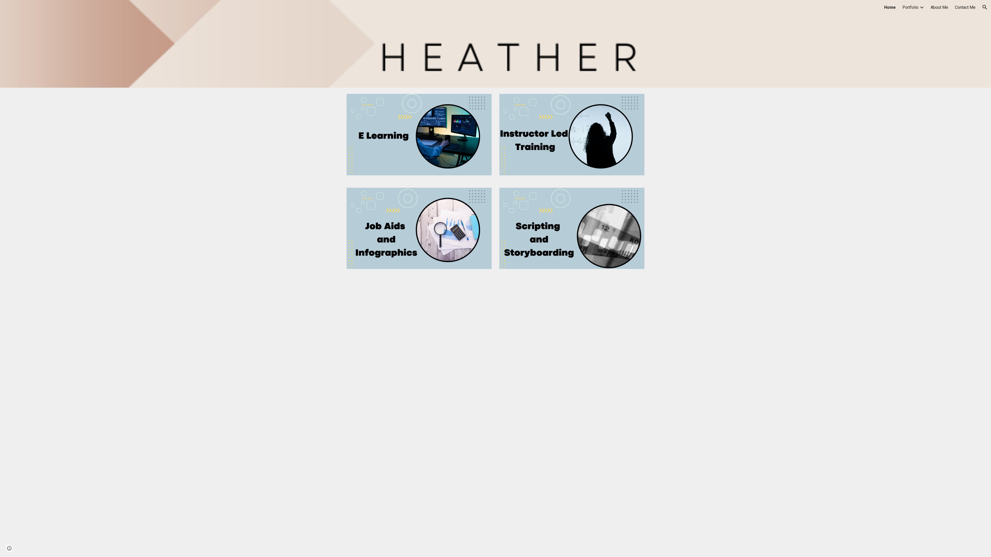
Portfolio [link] (910, 7)
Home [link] (890, 7)
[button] (985, 7)
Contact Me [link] (965, 7)
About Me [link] (939, 7)
